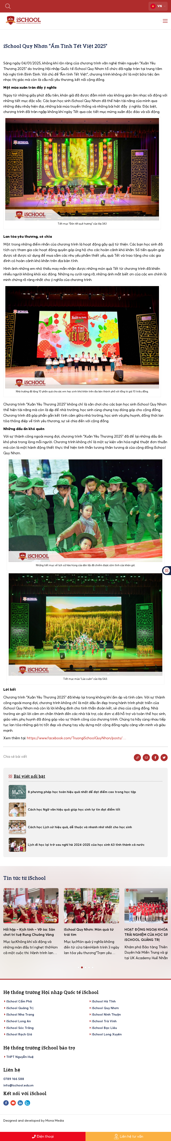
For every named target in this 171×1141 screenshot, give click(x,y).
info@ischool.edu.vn (18, 1085)
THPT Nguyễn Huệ (20, 1057)
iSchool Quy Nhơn (105, 1008)
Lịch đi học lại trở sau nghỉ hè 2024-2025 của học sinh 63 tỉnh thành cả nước (86, 845)
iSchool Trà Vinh (104, 1021)
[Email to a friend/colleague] (146, 757)
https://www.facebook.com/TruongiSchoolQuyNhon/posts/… (76, 738)
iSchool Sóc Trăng (20, 1028)
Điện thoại (45, 1136)
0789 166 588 (13, 1079)
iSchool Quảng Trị (19, 1008)
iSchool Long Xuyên (107, 1034)
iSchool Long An (18, 1021)
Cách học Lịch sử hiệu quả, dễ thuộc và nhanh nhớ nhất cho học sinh (80, 827)
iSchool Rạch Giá (19, 1034)
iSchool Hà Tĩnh (104, 1001)
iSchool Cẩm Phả (19, 1001)
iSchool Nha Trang (20, 1014)
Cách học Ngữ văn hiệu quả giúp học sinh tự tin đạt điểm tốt (74, 809)
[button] (78, 967)
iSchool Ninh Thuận (106, 1014)
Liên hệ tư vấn (131, 1136)
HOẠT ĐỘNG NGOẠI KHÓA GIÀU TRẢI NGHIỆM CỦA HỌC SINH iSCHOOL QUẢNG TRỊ (90, 934)
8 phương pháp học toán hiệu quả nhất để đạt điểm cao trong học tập (82, 792)
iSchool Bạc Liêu (104, 1028)
